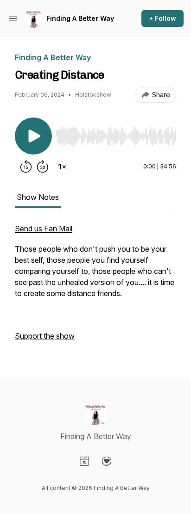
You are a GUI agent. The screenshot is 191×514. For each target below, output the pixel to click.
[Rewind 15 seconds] (25, 166)
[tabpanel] (95, 287)
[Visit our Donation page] (106, 461)
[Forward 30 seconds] (42, 166)
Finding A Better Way (80, 18)
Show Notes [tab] (38, 197)
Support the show (45, 336)
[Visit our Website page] (84, 461)
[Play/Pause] (33, 136)
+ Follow (162, 18)
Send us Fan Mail (43, 228)
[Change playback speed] (62, 166)
